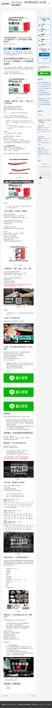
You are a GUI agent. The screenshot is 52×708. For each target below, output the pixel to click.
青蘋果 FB (8, 688)
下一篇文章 (33, 695)
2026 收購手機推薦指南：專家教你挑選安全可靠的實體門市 (44, 94)
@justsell (8, 399)
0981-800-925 (46, 127)
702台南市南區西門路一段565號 (17, 495)
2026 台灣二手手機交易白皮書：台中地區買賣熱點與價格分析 (44, 104)
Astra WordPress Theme (42, 704)
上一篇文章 (4, 695)
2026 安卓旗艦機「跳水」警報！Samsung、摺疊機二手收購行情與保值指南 (44, 88)
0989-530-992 (46, 138)
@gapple (8, 371)
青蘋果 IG (8, 687)
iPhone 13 (15, 568)
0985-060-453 (46, 150)
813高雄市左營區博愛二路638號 (17, 496)
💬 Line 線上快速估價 (44, 59)
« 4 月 (39, 183)
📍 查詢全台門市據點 (44, 54)
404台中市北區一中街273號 (16, 493)
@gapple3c (8, 385)
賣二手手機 (8, 206)
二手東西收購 (9, 313)
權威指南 (6, 44)
